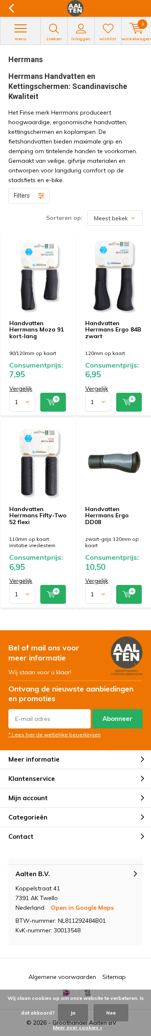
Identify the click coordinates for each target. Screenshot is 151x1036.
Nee (111, 1013)
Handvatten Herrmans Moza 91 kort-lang (36, 329)
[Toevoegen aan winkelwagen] (53, 402)
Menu (20, 39)
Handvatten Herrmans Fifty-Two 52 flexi (38, 515)
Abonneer (117, 719)
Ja (73, 1013)
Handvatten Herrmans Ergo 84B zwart (113, 329)
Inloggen (81, 39)
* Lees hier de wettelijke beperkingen (54, 734)
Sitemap (114, 977)
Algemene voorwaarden (62, 977)
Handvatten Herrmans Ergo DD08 (107, 515)
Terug (11, 8)
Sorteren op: (64, 218)
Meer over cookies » (77, 1027)
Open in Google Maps (82, 907)
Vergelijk (20, 388)
